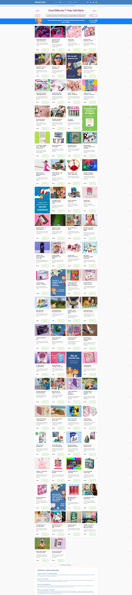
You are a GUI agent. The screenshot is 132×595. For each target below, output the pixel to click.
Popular (75, 2)
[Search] (90, 2)
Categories (69, 2)
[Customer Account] (93, 2)
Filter (37, 15)
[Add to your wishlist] (48, 39)
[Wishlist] (88, 2)
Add (45, 102)
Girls (60, 2)
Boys (56, 2)
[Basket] (96, 2)
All (64, 2)
